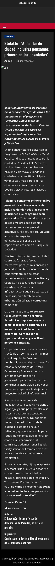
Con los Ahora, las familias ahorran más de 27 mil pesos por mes (26, 538)
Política (9, 36)
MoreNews (19, 562)
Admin (8, 61)
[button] (4, 26)
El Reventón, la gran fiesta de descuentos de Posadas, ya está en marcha (23, 520)
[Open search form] (53, 26)
